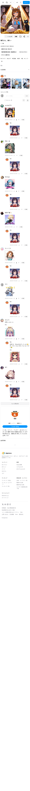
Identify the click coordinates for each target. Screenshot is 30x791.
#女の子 (9, 58)
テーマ (3, 733)
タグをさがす (20, 730)
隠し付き (8, 100)
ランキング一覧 (5, 750)
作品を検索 (19, 728)
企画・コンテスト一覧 (22, 744)
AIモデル (4, 735)
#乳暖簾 (14, 58)
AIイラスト (4, 728)
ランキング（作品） (7, 744)
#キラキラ (3, 58)
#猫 (22, 58)
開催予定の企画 (20, 748)
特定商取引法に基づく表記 (8, 774)
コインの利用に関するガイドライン (10, 776)
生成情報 (3, 69)
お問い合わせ (5, 778)
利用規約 (4, 771)
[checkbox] (5, 100)
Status (16, 778)
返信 (23, 119)
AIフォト (4, 730)
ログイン (26, 2)
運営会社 (21, 778)
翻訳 (1, 65)
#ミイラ (26, 58)
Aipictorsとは (5, 759)
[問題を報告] (19, 120)
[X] (3, 768)
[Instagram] (8, 768)
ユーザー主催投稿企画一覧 (22, 751)
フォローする (15, 426)
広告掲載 (12, 778)
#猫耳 (18, 58)
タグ (3, 737)
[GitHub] (10, 768)
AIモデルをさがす (21, 733)
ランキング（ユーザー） (7, 747)
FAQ (21, 776)
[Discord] (5, 768)
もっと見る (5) (15, 403)
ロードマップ (5, 761)
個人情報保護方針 (11, 771)
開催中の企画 (20, 746)
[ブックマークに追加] (20, 36)
